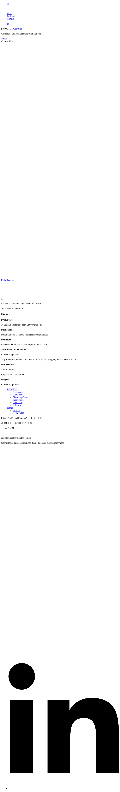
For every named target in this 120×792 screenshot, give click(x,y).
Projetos (10, 16)
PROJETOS (13, 389)
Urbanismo (18, 405)
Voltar (4, 38)
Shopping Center (21, 397)
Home (10, 408)
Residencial (18, 392)
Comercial (17, 394)
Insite (9, 13)
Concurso (17, 28)
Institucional (18, 400)
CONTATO (18, 413)
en (8, 3)
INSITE (16, 410)
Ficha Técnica (7, 280)
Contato (10, 19)
